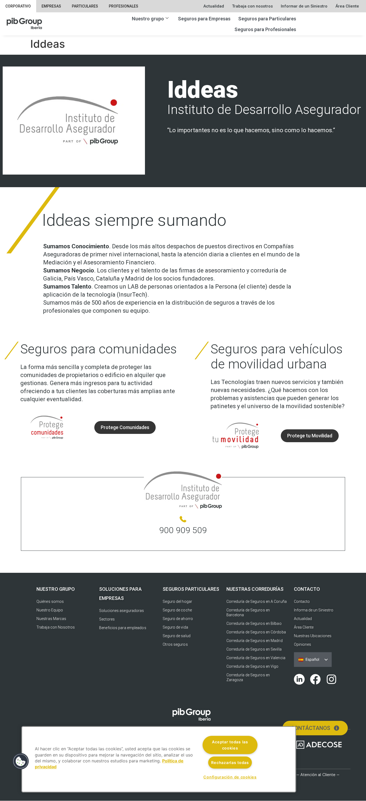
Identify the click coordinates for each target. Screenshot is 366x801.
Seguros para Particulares (267, 18)
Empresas (51, 6)
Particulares (85, 6)
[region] (158, 759)
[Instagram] (331, 679)
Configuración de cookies (229, 777)
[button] (20, 761)
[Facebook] (315, 679)
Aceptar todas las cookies (230, 745)
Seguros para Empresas (204, 18)
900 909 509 (183, 530)
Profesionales (123, 6)
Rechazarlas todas (230, 762)
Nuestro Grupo (55, 589)
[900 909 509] (183, 519)
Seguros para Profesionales (265, 29)
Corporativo (18, 6)
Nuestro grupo (148, 18)
